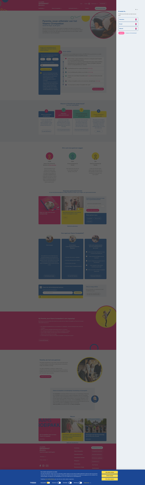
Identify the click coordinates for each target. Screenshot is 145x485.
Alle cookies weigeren (109, 479)
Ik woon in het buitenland (131, 33)
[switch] (59, 483)
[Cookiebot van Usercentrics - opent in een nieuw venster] (33, 483)
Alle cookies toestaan (110, 472)
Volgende (121, 33)
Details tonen (86, 482)
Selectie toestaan (109, 475)
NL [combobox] (136, 9)
